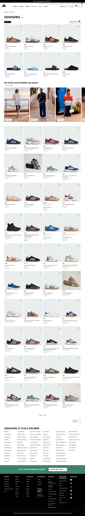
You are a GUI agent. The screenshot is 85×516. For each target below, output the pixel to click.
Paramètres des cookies (18, 513)
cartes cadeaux (61, 3)
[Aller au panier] (81, 6)
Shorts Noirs (33, 455)
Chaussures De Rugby (35, 431)
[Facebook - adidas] (75, 480)
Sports (40, 6)
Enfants (27, 6)
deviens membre (68, 3)
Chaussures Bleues (21, 437)
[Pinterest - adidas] (75, 491)
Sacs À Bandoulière (21, 461)
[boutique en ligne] (4, 5)
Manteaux (6, 431)
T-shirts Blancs (20, 431)
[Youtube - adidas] (75, 498)
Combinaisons (7, 434)
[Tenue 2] (42, 104)
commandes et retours (53, 3)
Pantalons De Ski (21, 455)
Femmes (21, 6)
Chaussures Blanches (22, 447)
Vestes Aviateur (7, 442)
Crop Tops (6, 439)
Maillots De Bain (8, 450)
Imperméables (20, 445)
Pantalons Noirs (21, 434)
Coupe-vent (7, 458)
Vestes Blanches (34, 450)
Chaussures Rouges (22, 458)
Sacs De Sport (7, 447)
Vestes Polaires (33, 447)
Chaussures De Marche (35, 439)
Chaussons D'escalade (35, 445)
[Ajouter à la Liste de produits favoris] (21, 26)
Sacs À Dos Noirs (34, 442)
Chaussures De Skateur (35, 434)
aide (47, 3)
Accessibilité (69, 513)
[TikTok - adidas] (75, 494)
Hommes (15, 6)
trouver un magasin (42, 3)
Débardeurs (7, 445)
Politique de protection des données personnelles (46, 513)
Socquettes (19, 442)
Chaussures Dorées (21, 439)
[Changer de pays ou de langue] (82, 4)
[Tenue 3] (68, 104)
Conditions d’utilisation (61, 513)
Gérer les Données (27, 513)
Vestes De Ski (20, 453)
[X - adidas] (75, 487)
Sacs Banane (7, 437)
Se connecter (78, 3)
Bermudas (6, 461)
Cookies (33, 513)
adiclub (73, 3)
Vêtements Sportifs (21, 450)
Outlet (45, 6)
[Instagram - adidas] (75, 483)
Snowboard (6, 453)
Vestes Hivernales (34, 437)
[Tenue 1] (16, 104)
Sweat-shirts (7, 455)
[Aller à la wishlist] (78, 6)
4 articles (7, 119)
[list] (36, 22)
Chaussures (34, 6)
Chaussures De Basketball (33, 453)
